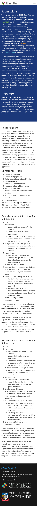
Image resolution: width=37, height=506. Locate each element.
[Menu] (34, 3)
